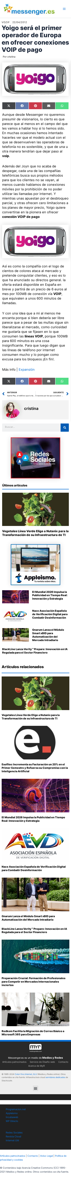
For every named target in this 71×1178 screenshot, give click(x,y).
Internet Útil (12, 1140)
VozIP (6, 22)
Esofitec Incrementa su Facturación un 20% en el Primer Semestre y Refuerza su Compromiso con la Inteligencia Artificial (35, 768)
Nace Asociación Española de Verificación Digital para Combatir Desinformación (50, 614)
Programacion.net (16, 1109)
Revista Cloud (13, 1136)
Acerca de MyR (36, 1065)
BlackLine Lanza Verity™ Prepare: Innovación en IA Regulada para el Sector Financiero (35, 650)
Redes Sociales (14, 1132)
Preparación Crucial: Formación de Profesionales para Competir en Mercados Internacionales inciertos (33, 982)
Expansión (27, 370)
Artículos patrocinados (14, 1061)
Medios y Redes (52, 1057)
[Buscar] (65, 427)
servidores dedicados (55, 1077)
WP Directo (12, 1121)
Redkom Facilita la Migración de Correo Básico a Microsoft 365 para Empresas (33, 1032)
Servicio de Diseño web (42, 1061)
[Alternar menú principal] (64, 8)
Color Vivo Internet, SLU (26, 1074)
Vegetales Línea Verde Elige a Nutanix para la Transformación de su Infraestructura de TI (31, 716)
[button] (35, 1088)
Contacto (63, 1061)
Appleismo (12, 1113)
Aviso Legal (46, 1155)
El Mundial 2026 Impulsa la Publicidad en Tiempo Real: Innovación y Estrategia (50, 595)
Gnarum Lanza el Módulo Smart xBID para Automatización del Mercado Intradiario (48, 635)
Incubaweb (12, 1117)
